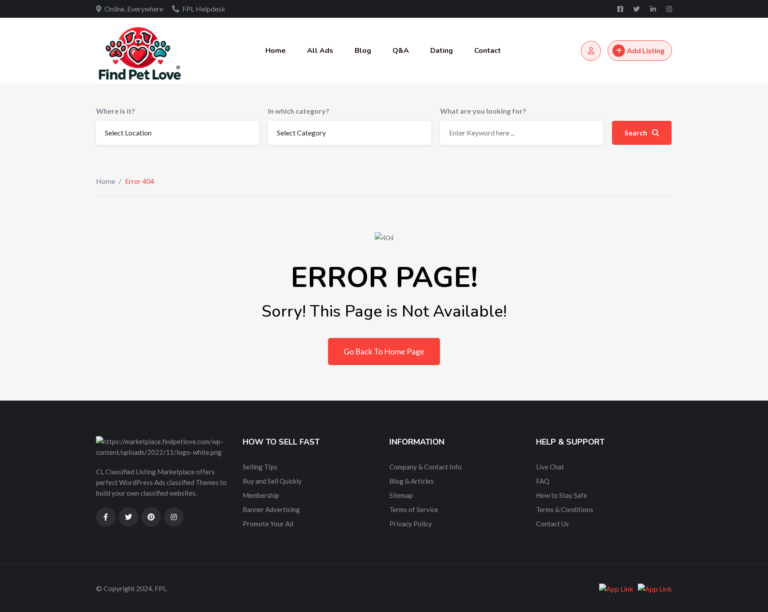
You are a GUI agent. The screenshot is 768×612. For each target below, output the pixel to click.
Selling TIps (260, 467)
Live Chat (550, 467)
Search (636, 132)
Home (275, 51)
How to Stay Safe (561, 495)
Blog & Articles (411, 481)
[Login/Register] (591, 51)
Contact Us (552, 524)
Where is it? (115, 111)
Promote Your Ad (268, 524)
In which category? (298, 111)
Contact (487, 51)
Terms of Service (413, 509)
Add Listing (645, 50)
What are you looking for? (483, 111)
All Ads (320, 51)
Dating (441, 51)
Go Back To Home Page (384, 351)
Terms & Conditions (564, 509)
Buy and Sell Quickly (272, 481)
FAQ (542, 481)
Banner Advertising (271, 509)
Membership (261, 495)
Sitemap (401, 495)
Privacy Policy (410, 524)
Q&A (400, 51)
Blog (363, 51)
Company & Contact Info (425, 467)
